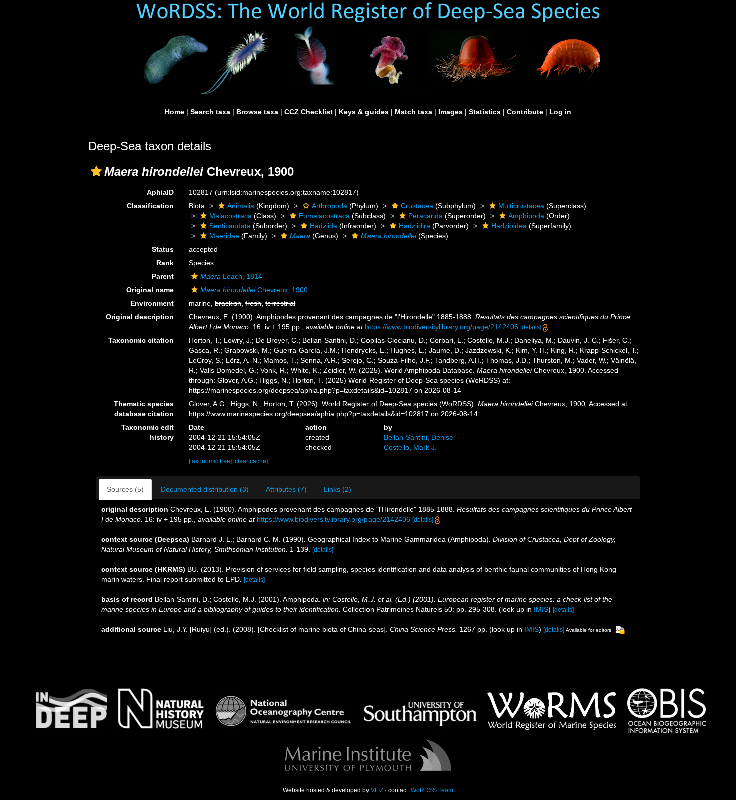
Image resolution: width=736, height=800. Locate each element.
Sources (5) (125, 490)
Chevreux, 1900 (254, 290)
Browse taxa (257, 112)
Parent (163, 276)
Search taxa (210, 112)
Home (174, 112)
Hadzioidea (509, 226)
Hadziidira (414, 226)
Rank (165, 263)
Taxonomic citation (141, 340)
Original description (140, 317)
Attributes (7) (286, 490)
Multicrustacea (521, 206)
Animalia (240, 206)
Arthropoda (329, 206)
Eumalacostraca (324, 216)
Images (450, 112)
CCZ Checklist (308, 112)
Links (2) (337, 490)
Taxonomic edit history (147, 433)
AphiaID (160, 192)
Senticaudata (230, 226)
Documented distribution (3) (205, 490)
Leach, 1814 (231, 276)
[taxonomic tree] (211, 461)
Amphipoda (526, 216)
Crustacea (417, 206)
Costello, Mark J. (410, 448)
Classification (150, 206)
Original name (150, 290)
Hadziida (323, 226)
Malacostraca (230, 216)
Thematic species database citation (144, 409)
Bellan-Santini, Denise (418, 438)
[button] (96, 172)
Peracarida (425, 216)
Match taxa (413, 112)
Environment (152, 304)
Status (163, 250)
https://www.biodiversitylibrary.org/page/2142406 (441, 327)
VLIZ (377, 790)
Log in (560, 112)
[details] (530, 327)
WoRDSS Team (432, 790)
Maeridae (224, 236)
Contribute (525, 112)
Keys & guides (364, 112)
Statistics (485, 112)
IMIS (541, 610)
